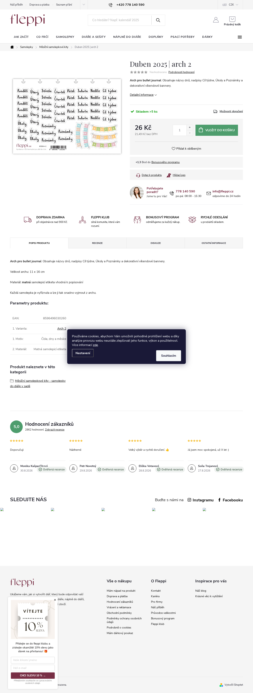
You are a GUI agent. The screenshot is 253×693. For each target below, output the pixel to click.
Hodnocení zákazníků (120, 602)
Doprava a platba (39, 5)
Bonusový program (163, 618)
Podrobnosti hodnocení (181, 72)
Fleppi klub (157, 624)
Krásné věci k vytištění (209, 596)
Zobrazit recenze (54, 430)
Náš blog (200, 591)
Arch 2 (61, 329)
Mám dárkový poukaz (120, 633)
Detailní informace (142, 95)
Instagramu (203, 500)
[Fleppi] (22, 583)
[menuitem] (21, 37)
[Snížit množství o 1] (189, 133)
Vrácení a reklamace (119, 607)
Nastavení (83, 353)
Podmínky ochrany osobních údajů (124, 620)
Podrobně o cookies (119, 627)
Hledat (157, 20)
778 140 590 (185, 191)
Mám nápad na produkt (121, 591)
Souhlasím (168, 355)
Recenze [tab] (97, 243)
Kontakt (156, 591)
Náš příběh (16, 5)
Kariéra (155, 596)
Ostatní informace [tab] (214, 243)
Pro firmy (156, 602)
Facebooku (233, 500)
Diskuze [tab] (156, 243)
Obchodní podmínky (119, 613)
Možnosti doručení (231, 111)
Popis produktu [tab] (39, 243)
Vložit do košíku (220, 130)
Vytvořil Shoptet (234, 685)
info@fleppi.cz (222, 191)
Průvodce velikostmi (163, 613)
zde (95, 345)
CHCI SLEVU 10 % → (33, 675)
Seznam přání (64, 5)
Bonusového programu (165, 162)
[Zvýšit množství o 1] (189, 127)
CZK (231, 5)
